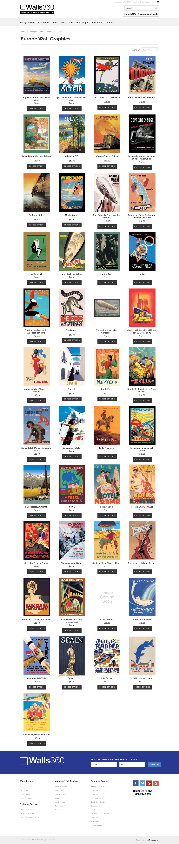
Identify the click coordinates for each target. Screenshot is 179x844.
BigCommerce (152, 840)
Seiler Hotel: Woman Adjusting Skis (36, 449)
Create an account (146, 2)
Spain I (71, 678)
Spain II (71, 389)
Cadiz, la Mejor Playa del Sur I (106, 563)
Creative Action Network (100, 814)
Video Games (59, 22)
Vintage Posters (27, 22)
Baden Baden (106, 619)
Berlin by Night (36, 215)
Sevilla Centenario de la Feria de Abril (141, 390)
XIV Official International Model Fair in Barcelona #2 (141, 331)
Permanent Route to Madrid (141, 97)
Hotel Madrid (106, 507)
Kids (71, 22)
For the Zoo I (106, 274)
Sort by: (136, 50)
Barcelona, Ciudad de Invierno (36, 619)
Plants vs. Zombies (98, 798)
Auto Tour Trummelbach (141, 619)
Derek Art (94, 818)
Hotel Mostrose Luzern (141, 678)
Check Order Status (27, 810)
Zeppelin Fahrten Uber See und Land (36, 98)
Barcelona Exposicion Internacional (71, 620)
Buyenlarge (95, 790)
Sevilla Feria (106, 389)
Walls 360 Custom (27, 798)
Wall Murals (43, 22)
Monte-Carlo (71, 215)
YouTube (156, 783)
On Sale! (110, 22)
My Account (117, 2)
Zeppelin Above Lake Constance (106, 331)
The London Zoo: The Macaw (106, 97)
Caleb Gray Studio (98, 802)
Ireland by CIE (71, 156)
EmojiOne (94, 794)
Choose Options (37, 109)
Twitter (142, 783)
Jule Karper (106, 678)
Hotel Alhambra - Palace (141, 507)
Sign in (135, 2)
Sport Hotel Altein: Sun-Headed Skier (71, 98)
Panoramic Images (98, 786)
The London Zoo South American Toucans (36, 331)
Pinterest (149, 783)
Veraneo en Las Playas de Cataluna (36, 390)
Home (23, 32)
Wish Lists (127, 2)
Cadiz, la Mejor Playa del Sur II (36, 735)
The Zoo (141, 274)
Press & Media (25, 794)
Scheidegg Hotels (71, 448)
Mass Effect (95, 822)
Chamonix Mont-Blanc (71, 563)
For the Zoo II (36, 274)
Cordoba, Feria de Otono (36, 563)
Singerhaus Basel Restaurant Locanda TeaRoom (142, 216)
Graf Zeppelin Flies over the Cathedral (106, 216)
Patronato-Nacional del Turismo (141, 449)
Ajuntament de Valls (36, 678)
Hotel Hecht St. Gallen (71, 274)
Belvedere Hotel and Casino (141, 563)
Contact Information (27, 813)
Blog (21, 786)
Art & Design (82, 22)
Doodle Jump (96, 810)
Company (23, 790)
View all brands (97, 825)
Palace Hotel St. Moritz (36, 507)
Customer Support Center (29, 817)
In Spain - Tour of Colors (106, 156)
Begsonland (95, 806)
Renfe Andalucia (106, 448)
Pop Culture (96, 22)
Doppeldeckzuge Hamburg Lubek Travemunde (141, 157)
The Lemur (71, 330)
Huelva (71, 507)
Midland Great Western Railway (36, 156)
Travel (49, 32)
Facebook (136, 783)
